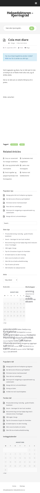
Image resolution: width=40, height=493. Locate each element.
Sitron (11, 345)
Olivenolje (8, 343)
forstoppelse (21, 332)
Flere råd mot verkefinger (14, 206)
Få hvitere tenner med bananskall (16, 203)
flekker (19, 329)
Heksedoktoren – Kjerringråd (20, 14)
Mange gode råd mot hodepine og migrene (19, 195)
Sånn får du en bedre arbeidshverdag (16, 261)
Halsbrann (22, 335)
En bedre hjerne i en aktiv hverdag (15, 255)
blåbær (27, 294)
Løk (21, 340)
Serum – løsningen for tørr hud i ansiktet (17, 239)
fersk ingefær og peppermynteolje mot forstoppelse (10, 175)
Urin (33, 346)
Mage (13, 43)
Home (14, 486)
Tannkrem (26, 346)
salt (5, 346)
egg (34, 299)
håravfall (5, 341)
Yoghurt (5, 352)
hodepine (31, 335)
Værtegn (30, 349)
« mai (4, 323)
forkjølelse (9, 332)
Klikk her (8, 58)
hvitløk (29, 337)
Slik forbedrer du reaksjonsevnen (15, 268)
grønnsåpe (14, 335)
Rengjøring (25, 343)
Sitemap (22, 486)
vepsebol (19, 349)
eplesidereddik (10, 329)
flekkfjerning (26, 329)
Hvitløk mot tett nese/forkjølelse (16, 392)
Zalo (9, 352)
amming (29, 291)
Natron (27, 340)
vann (6, 348)
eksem (29, 301)
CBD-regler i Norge (11, 248)
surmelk (16, 346)
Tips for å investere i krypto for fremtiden (17, 251)
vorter (24, 349)
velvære (13, 349)
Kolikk (16, 340)
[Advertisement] (20, 121)
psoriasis (17, 343)
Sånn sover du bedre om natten (15, 258)
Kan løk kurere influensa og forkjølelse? (18, 199)
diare (22, 144)
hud (23, 337)
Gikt (6, 334)
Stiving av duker (11, 388)
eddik (29, 299)
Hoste (18, 337)
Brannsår (31, 294)
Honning (9, 337)
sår (21, 346)
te (30, 346)
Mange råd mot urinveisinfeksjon (16, 216)
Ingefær (10, 341)
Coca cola (14, 144)
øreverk (14, 351)
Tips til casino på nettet (12, 264)
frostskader (28, 332)
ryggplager (33, 343)
